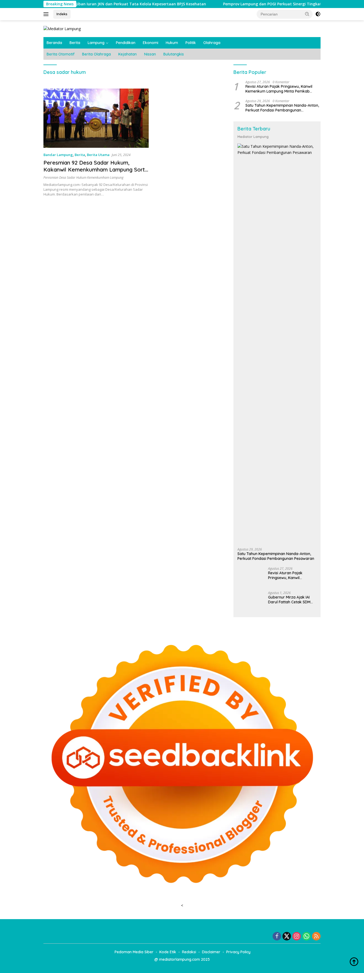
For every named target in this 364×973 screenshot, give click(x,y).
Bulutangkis (173, 54)
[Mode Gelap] (318, 14)
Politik (190, 42)
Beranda (54, 42)
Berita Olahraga (96, 54)
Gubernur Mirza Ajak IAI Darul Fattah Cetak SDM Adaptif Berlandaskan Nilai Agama (292, 599)
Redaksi (189, 952)
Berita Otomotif (61, 54)
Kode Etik (167, 952)
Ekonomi (150, 42)
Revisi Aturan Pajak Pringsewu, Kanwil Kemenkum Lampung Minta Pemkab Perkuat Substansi (278, 88)
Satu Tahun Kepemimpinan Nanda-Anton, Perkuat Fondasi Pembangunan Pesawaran (282, 108)
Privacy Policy (238, 952)
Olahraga (211, 42)
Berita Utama (98, 154)
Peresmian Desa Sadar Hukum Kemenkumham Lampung (83, 177)
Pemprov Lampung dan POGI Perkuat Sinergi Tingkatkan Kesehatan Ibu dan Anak (264, 4)
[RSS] (316, 936)
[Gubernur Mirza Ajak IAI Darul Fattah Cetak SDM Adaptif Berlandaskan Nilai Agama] (250, 601)
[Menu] (47, 14)
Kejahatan (127, 54)
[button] (307, 14)
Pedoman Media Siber (134, 952)
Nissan (150, 54)
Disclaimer (211, 952)
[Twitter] (286, 936)
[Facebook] (277, 936)
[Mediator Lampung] (62, 28)
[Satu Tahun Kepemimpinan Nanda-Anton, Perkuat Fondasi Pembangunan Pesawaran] (277, 343)
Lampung (96, 42)
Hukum (172, 42)
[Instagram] (296, 936)
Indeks (61, 14)
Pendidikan (125, 42)
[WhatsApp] (306, 936)
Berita (75, 42)
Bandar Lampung (58, 154)
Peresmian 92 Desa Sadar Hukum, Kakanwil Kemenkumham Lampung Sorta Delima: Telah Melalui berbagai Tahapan (95, 169)
